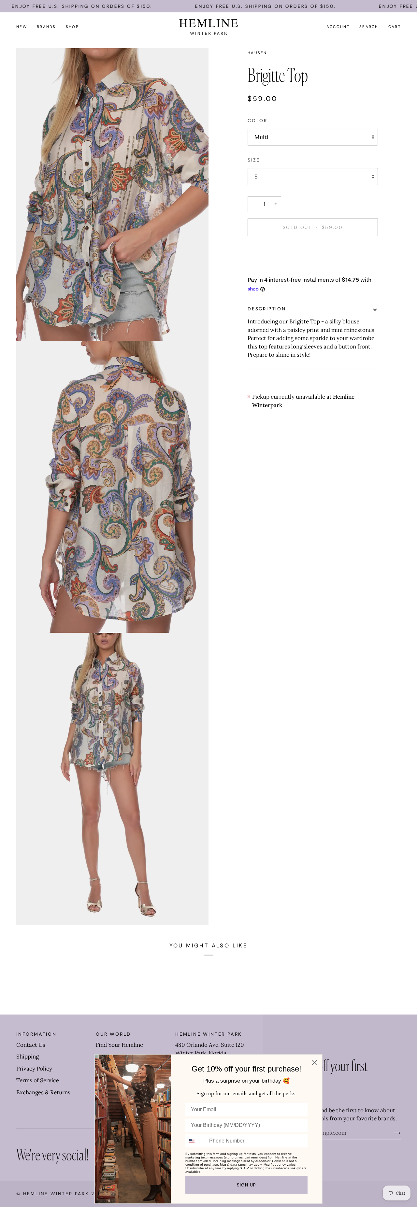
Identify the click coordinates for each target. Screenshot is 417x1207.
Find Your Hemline (119, 1044)
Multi (261, 137)
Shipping (27, 1056)
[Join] (392, 1133)
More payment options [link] (277, 268)
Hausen (257, 52)
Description (267, 309)
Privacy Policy (34, 1068)
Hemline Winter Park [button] (208, 1034)
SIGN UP (246, 1185)
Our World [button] (113, 1034)
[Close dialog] (314, 1062)
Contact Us (30, 1044)
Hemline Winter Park (57, 1194)
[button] (46, 27)
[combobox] (196, 1141)
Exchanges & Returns (43, 1092)
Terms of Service (37, 1080)
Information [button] (36, 1034)
